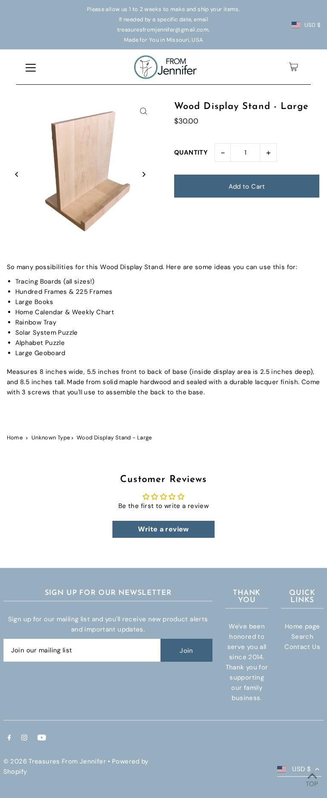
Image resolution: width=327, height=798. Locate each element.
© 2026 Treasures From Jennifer (54, 761)
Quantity (191, 152)
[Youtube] (41, 738)
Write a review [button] (163, 529)
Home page (302, 626)
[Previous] (17, 174)
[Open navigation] (30, 67)
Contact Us (302, 647)
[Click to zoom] (143, 111)
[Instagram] (24, 738)
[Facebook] (9, 738)
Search (302, 636)
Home (15, 437)
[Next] (143, 174)
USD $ (312, 25)
